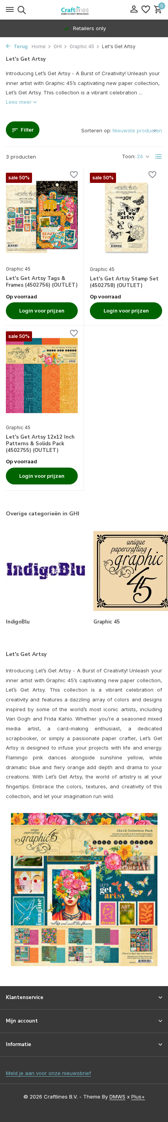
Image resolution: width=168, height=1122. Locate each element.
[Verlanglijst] (145, 9)
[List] (158, 156)
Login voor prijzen (41, 310)
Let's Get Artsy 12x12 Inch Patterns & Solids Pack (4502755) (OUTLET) (40, 444)
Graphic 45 (82, 46)
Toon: (129, 156)
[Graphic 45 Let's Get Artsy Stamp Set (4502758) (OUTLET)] (126, 217)
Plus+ (138, 1096)
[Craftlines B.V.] (84, 10)
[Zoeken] (20, 10)
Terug (20, 46)
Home (39, 46)
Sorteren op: (96, 130)
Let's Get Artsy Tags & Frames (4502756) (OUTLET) (42, 282)
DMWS (117, 1096)
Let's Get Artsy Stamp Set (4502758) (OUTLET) (124, 282)
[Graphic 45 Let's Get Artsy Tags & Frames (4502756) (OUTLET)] (42, 217)
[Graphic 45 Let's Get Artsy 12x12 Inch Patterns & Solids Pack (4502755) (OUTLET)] (42, 375)
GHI (58, 46)
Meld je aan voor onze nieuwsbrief (48, 1073)
